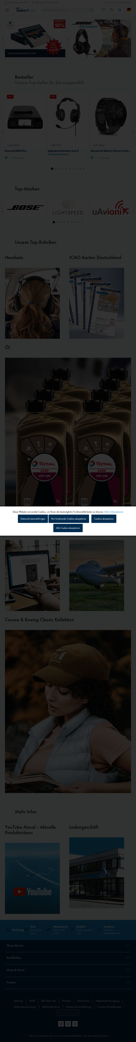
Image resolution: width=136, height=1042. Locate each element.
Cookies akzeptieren (104, 518)
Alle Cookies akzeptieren (68, 527)
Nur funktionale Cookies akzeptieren (68, 518)
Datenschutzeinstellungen (33, 518)
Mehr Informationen (113, 511)
